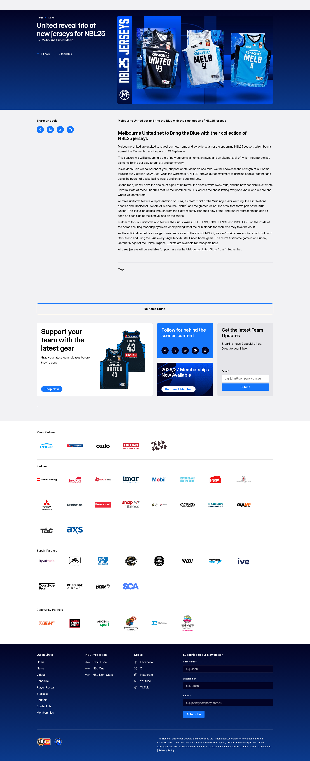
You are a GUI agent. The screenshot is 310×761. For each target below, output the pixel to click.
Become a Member (178, 389)
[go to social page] (165, 350)
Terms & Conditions (260, 746)
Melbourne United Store (201, 249)
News (51, 17)
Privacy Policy (166, 750)
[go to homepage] (58, 741)
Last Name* (189, 678)
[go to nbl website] (44, 742)
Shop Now (52, 389)
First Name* (190, 661)
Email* (225, 371)
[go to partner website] (47, 446)
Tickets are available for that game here (192, 243)
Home (40, 17)
